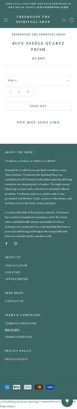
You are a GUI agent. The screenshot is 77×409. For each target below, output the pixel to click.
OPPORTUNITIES (16, 279)
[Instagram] (15, 243)
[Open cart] (71, 20)
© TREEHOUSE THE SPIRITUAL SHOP (31, 364)
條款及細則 (12, 330)
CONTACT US (14, 301)
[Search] (64, 19)
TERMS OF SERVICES (18, 337)
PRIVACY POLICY (16, 359)
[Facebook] (6, 243)
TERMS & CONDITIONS (21, 323)
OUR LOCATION (16, 265)
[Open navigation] (6, 19)
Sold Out (38, 106)
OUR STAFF (12, 272)
